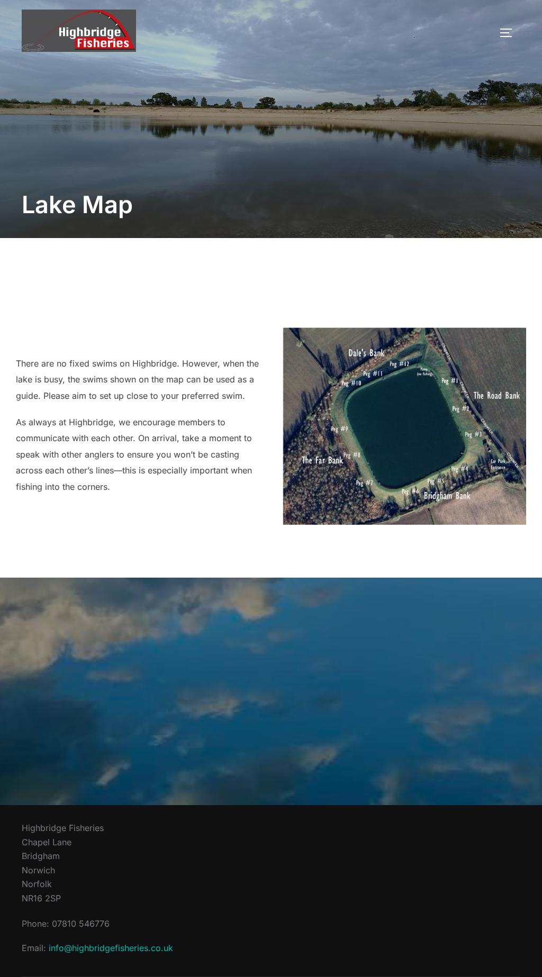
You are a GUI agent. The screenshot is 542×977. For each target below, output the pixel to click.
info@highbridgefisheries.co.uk (111, 948)
